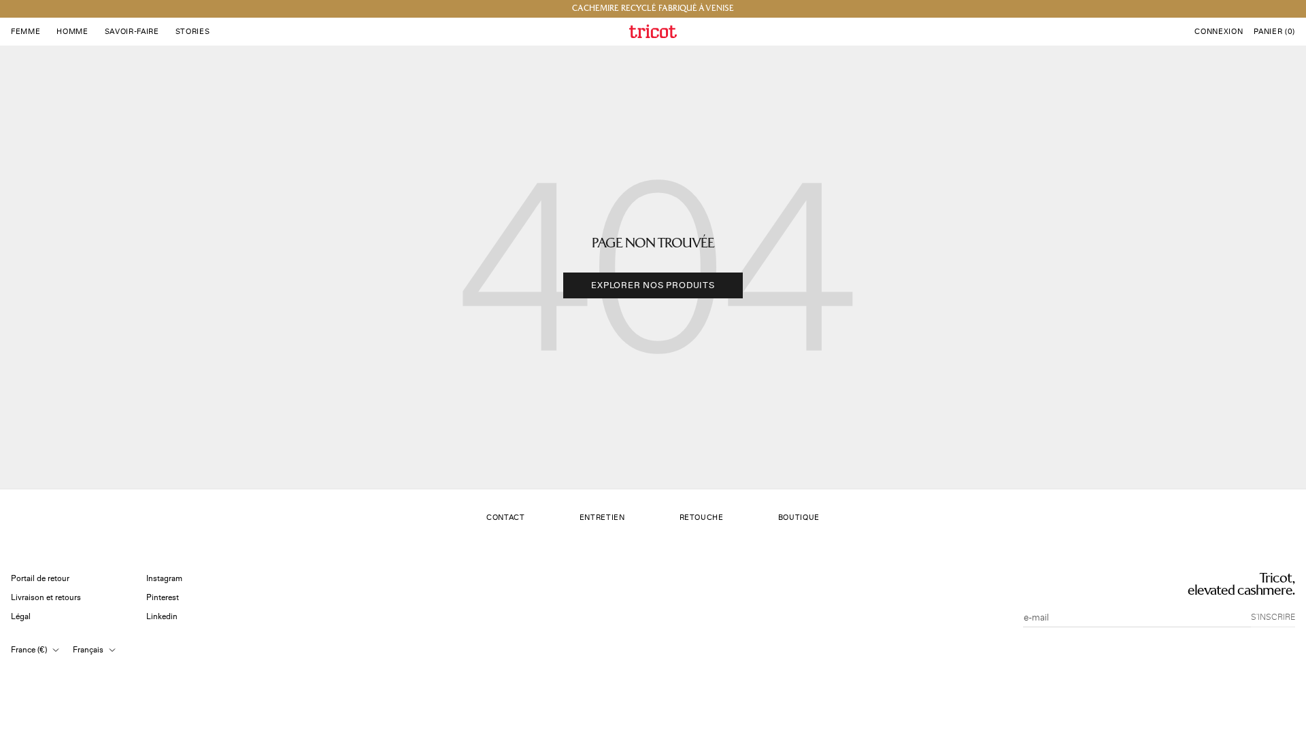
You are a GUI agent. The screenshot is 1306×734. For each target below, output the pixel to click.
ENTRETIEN (602, 517)
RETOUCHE (702, 517)
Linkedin (162, 617)
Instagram (164, 579)
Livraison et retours (46, 598)
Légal (21, 617)
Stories (192, 31)
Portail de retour (40, 579)
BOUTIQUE (799, 517)
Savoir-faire (132, 31)
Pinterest (162, 598)
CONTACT (505, 517)
